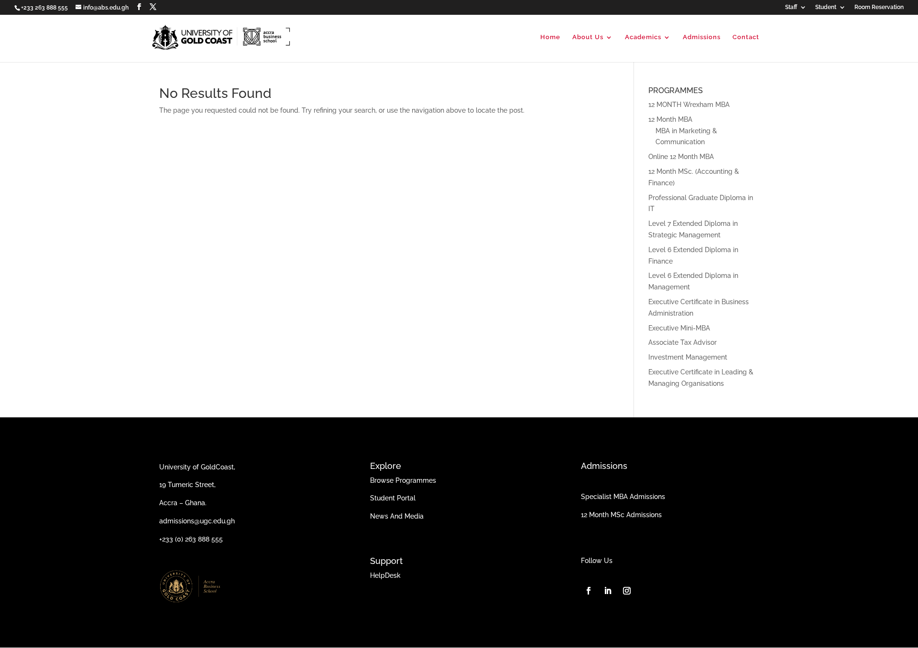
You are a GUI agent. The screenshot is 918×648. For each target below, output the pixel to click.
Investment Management (687, 357)
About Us (587, 37)
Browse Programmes (403, 480)
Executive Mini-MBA (679, 328)
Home (550, 37)
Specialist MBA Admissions (623, 496)
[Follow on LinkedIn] (607, 590)
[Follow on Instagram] (626, 590)
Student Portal (392, 498)
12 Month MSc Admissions (621, 515)
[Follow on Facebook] (588, 590)
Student (825, 7)
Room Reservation (879, 7)
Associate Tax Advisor (682, 342)
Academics (643, 37)
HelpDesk (385, 575)
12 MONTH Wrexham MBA (689, 104)
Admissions (702, 37)
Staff (791, 7)
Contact (745, 37)
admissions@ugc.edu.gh (197, 521)
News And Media (397, 516)
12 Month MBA (670, 119)
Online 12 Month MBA (681, 156)
